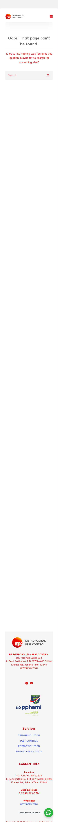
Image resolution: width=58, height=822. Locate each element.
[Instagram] (26, 683)
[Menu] (51, 16)
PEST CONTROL (29, 740)
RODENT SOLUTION (29, 746)
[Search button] (48, 75)
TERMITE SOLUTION (29, 735)
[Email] (31, 683)
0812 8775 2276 (29, 804)
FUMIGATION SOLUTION (29, 751)
